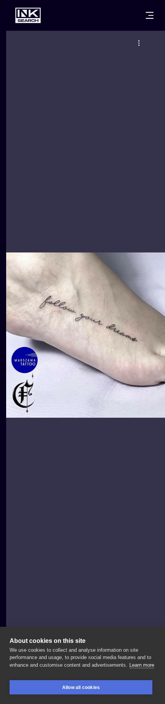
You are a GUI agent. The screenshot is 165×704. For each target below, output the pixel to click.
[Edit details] (139, 43)
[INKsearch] (28, 15)
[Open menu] (149, 15)
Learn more (141, 665)
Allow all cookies (81, 687)
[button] (139, 43)
